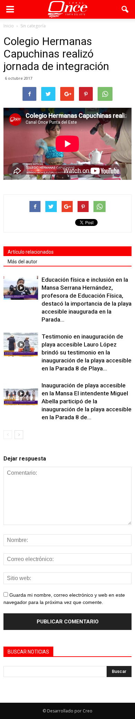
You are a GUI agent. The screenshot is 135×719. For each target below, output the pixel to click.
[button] (125, 9)
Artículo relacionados (31, 252)
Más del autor (22, 261)
